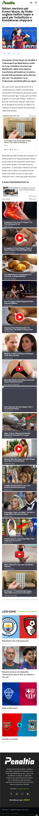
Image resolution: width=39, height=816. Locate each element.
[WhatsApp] (14, 54)
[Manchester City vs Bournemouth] (19, 626)
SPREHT (26, 800)
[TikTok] (22, 794)
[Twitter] (9, 54)
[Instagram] (17, 794)
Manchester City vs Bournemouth (15, 641)
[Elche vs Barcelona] (19, 694)
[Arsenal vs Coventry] (19, 725)
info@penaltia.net (23, 789)
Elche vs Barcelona (9, 708)
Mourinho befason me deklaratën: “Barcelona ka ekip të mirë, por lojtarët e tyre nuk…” (18, 674)
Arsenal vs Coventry (10, 739)
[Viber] (18, 54)
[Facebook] (4, 54)
